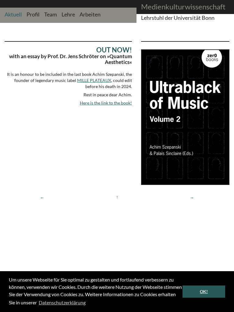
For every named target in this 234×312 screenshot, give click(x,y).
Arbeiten (90, 14)
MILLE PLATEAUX (94, 80)
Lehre (68, 14)
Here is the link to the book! (106, 102)
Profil (33, 14)
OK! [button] (204, 291)
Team (50, 14)
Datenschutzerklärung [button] (62, 302)
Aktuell (13, 14)
